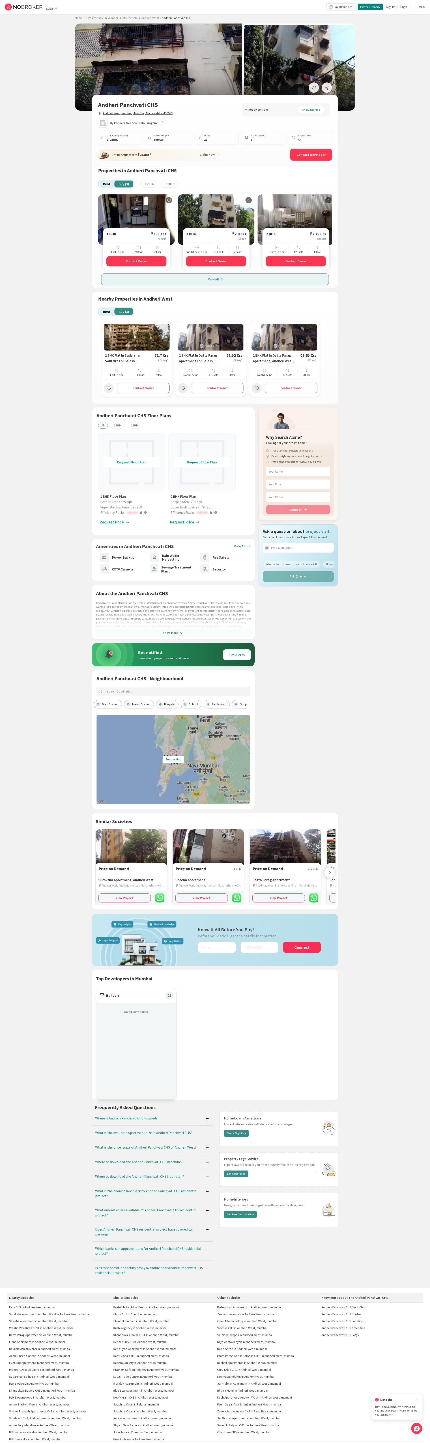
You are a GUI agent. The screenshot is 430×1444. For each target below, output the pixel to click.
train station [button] (110, 704)
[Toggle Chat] (416, 1428)
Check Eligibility (236, 1133)
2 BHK (170, 184)
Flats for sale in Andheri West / (140, 18)
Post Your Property (370, 7)
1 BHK (149, 184)
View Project (124, 898)
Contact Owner (136, 261)
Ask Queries (298, 576)
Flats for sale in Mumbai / (103, 18)
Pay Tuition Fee (343, 7)
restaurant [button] (219, 704)
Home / (80, 18)
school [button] (193, 704)
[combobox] (177, 691)
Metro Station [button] (141, 704)
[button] (132, 512)
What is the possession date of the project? (291, 564)
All (103, 425)
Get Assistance (236, 1173)
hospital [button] (169, 704)
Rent (49, 9)
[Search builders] (169, 995)
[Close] (417, 1399)
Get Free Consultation (240, 1214)
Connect (295, 509)
